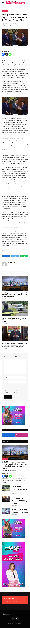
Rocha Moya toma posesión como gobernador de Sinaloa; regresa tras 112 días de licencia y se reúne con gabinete (15, 294)
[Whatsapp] (10, 54)
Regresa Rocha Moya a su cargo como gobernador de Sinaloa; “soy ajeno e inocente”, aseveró (19, 510)
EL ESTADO (4, 11)
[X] (6, 54)
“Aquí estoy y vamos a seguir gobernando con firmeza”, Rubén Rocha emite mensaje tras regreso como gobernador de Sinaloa (14, 345)
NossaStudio (19, 623)
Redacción (8, 23)
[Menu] (3, 2)
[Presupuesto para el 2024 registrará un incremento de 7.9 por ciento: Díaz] (15, 37)
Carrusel (4, 250)
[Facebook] (3, 54)
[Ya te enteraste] (16, 2)
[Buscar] (27, 2)
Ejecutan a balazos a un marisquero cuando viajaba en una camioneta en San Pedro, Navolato (14, 319)
